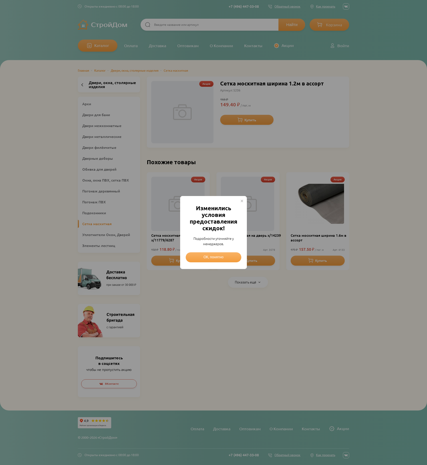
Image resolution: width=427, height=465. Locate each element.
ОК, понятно (213, 257)
